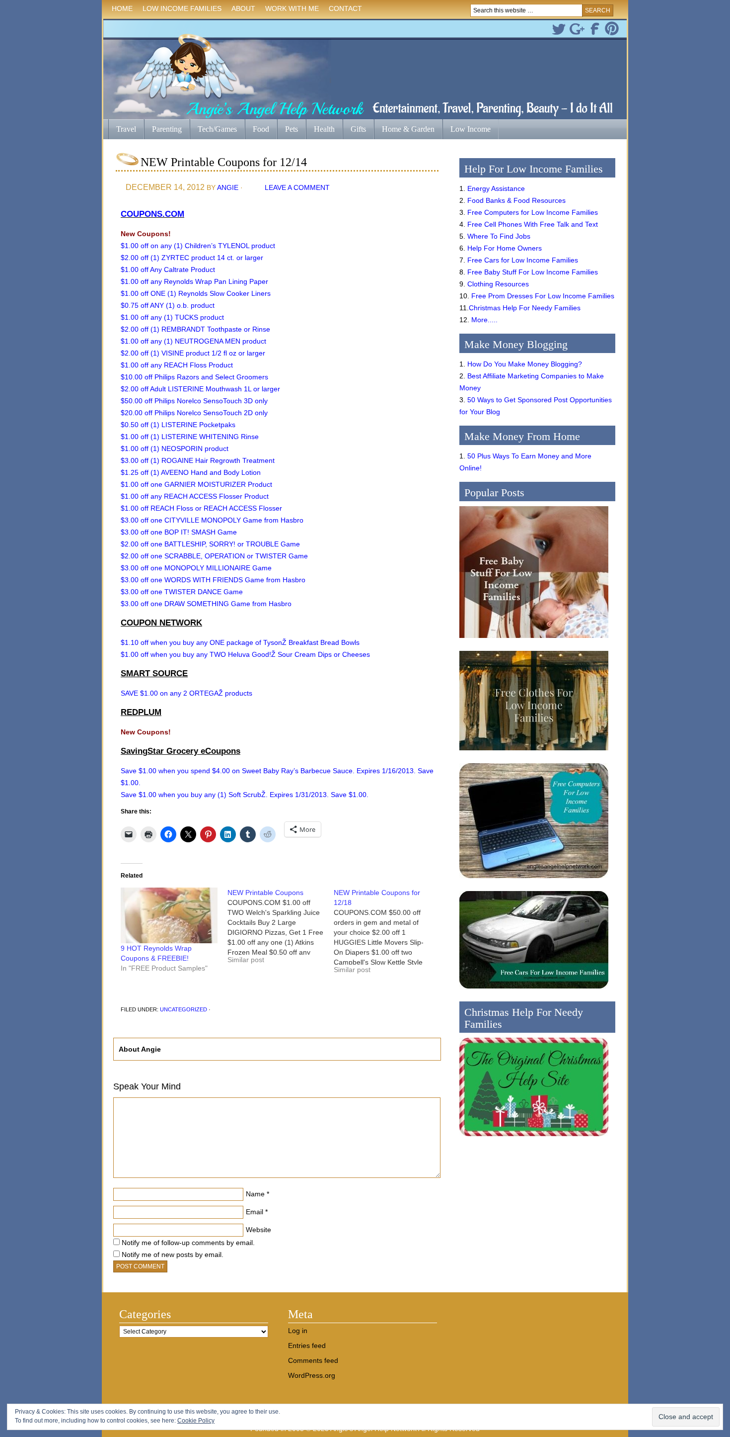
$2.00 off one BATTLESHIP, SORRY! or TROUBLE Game (210, 544)
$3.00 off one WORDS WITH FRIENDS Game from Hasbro (213, 580)
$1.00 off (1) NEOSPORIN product (174, 448)
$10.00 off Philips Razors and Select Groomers (194, 377)
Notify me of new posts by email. (172, 1254)
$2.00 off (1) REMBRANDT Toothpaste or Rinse (195, 329)
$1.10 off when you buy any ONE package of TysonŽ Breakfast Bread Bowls (240, 642)
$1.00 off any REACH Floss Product (177, 365)
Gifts (354, 130)
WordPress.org (311, 1375)
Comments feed (313, 1360)
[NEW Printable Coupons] (280, 930)
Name (255, 1194)
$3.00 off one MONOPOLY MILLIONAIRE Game (196, 568)
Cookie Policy (196, 1420)
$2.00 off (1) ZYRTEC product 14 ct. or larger (192, 258)
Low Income (466, 130)
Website (258, 1230)
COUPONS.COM (152, 214)
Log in (297, 1331)
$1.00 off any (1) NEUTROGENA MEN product (193, 341)
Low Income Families (179, 10)
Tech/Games (213, 130)
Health (320, 130)
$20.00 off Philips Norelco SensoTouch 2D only (194, 413)
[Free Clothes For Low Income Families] (533, 753)
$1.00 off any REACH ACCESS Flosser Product (195, 496)
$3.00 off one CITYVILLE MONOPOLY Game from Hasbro (212, 520)
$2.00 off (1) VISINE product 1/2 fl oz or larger (193, 353)
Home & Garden (404, 130)
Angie (227, 187)
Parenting (167, 129)
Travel (122, 130)
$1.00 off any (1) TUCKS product (172, 317)
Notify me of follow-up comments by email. (188, 1243)
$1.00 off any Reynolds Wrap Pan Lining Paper (194, 281)
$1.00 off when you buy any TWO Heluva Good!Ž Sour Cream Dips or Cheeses (245, 654)
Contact (345, 8)
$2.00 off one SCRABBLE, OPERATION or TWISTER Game (214, 556)
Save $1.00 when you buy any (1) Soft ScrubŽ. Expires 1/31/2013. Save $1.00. (244, 795)
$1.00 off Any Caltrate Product (168, 269)
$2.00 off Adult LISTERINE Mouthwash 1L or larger (200, 389)
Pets (291, 129)
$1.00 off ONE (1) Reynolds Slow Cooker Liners (196, 293)
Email (254, 1212)
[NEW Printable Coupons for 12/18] (387, 935)
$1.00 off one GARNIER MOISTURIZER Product (196, 484)
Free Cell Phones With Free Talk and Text (532, 224)
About (240, 10)
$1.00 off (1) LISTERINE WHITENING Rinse (190, 437)
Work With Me (292, 8)
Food (261, 129)
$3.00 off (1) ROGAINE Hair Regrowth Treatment (198, 460)
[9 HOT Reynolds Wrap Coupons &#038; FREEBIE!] (169, 915)
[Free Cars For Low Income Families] (533, 991)
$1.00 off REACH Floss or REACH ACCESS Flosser (201, 508)
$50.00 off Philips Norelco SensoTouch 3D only (194, 401)
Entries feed (307, 1345)
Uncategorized (183, 1009)
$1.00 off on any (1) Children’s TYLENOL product (198, 246)
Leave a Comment (297, 187)
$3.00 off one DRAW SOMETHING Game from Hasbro (206, 604)
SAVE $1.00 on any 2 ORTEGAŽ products (186, 693)
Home (122, 8)
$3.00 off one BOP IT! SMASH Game (179, 532)
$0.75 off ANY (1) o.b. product (168, 305)
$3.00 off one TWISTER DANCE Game (182, 592)
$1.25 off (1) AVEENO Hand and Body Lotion (191, 472)
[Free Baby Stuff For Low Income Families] (533, 640)
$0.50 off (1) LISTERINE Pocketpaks (178, 425)
